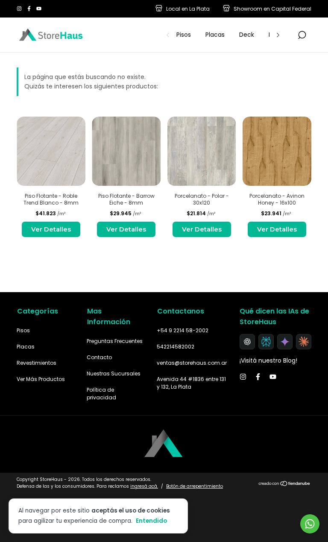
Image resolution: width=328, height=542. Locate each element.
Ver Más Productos (41, 379)
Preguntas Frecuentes (115, 341)
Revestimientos (36, 362)
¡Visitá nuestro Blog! (268, 360)
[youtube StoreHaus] (38, 8)
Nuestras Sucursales (114, 373)
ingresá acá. (144, 486)
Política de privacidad (101, 393)
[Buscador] (302, 35)
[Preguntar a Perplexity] (266, 341)
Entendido (151, 520)
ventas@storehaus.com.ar (192, 362)
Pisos (183, 34)
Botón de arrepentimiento (194, 486)
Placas (215, 34)
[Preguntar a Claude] (303, 341)
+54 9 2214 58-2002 (182, 330)
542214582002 (175, 346)
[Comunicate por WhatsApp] (309, 523)
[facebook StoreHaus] (29, 8)
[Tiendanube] (284, 484)
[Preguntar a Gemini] (285, 341)
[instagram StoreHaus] (20, 8)
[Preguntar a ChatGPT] (247, 341)
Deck (246, 34)
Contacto (99, 357)
